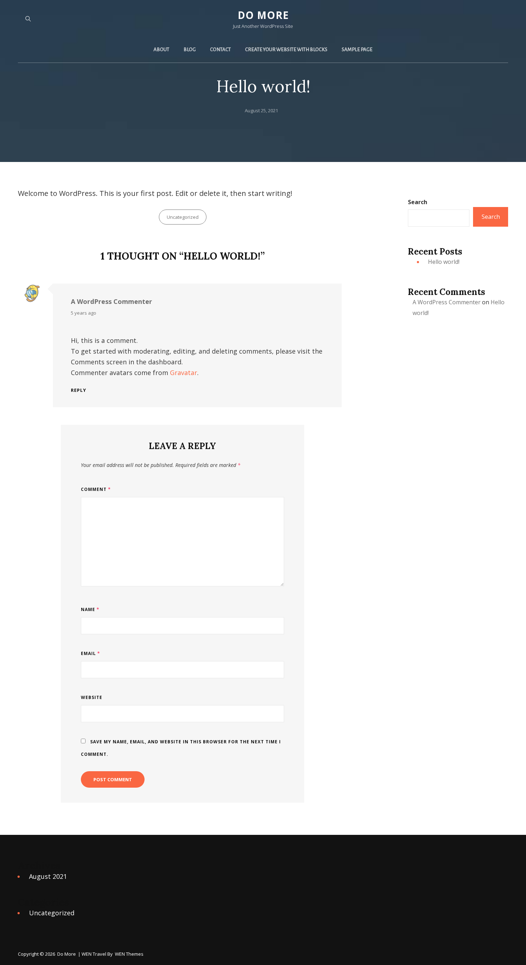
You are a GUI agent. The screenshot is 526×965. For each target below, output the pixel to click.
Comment (96, 489)
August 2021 (48, 876)
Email (90, 653)
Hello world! (443, 262)
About (161, 49)
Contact (220, 49)
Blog (190, 49)
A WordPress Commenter (111, 301)
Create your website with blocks (286, 49)
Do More (263, 15)
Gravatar (183, 372)
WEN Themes (129, 954)
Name (90, 609)
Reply (78, 390)
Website (91, 697)
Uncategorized (183, 217)
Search (417, 202)
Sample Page (357, 49)
